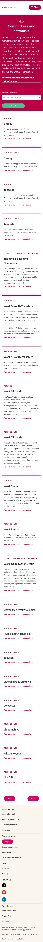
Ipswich (9, 657)
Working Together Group (19, 564)
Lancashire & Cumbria (17, 681)
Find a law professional (10, 819)
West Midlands (13, 391)
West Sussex (11, 486)
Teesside (9, 189)
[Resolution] (9, 9)
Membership (6, 852)
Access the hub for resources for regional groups (18, 79)
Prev (9, 799)
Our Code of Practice (10, 825)
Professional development (12, 858)
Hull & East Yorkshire (17, 633)
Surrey (8, 123)
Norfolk (8, 777)
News (4, 863)
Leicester (9, 705)
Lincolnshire (11, 729)
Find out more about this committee (18, 139)
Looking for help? (8, 814)
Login (7, 841)
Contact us (6, 830)
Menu (36, 7)
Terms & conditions (9, 911)
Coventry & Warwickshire (19, 610)
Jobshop (5, 874)
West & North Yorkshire (18, 306)
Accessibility (7, 921)
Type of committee (9, 93)
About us (5, 868)
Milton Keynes (12, 753)
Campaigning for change (11, 847)
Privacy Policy (7, 916)
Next (33, 799)
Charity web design (8, 939)
